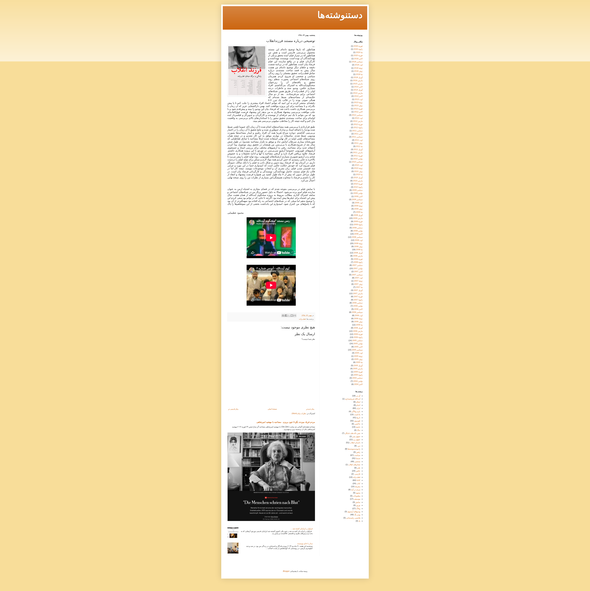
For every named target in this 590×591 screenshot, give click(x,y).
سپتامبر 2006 (357, 312)
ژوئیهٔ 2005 (358, 356)
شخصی (357, 461)
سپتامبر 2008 (357, 237)
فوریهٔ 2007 (358, 297)
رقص (358, 452)
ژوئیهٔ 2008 (358, 243)
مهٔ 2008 (359, 250)
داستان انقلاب (355, 443)
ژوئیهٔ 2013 (358, 102)
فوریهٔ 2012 (358, 124)
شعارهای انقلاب (354, 465)
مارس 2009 (358, 218)
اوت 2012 (359, 118)
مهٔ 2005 (359, 362)
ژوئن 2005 (358, 359)
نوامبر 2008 (358, 231)
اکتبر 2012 (358, 112)
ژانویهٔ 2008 (358, 262)
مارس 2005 (358, 369)
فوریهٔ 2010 (358, 184)
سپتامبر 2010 (357, 162)
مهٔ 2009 (359, 212)
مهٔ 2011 (359, 146)
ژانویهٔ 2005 (358, 375)
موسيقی (357, 499)
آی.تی (358, 396)
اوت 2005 (359, 353)
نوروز (358, 505)
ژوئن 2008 (358, 246)
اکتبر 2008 (358, 234)
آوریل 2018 (358, 77)
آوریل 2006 (358, 328)
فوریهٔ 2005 (358, 372)
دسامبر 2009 (357, 190)
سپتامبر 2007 (357, 275)
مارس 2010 (358, 181)
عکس (358, 471)
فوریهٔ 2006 (358, 334)
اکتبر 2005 (358, 347)
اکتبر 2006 (358, 309)
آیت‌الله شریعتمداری (352, 399)
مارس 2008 (358, 256)
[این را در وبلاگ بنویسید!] (291, 315)
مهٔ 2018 (359, 74)
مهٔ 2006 (359, 325)
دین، (358, 446)
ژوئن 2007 (358, 284)
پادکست (357, 414)
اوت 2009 (359, 203)
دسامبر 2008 (357, 228)
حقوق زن (356, 439)
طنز (358, 468)
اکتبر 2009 (358, 196)
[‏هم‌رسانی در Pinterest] (283, 315)
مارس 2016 (358, 80)
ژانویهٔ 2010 (358, 187)
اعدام (358, 405)
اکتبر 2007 (358, 271)
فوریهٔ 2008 (358, 259)
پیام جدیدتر (310, 409)
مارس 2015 (358, 84)
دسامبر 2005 (357, 340)
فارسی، (357, 474)
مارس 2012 (358, 121)
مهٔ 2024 (359, 52)
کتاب (358, 483)
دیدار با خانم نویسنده (305, 543)
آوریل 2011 (358, 149)
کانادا (358, 480)
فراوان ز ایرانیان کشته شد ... (302, 529)
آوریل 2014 (358, 90)
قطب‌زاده (302, 319)
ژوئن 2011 (358, 143)
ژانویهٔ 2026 (358, 49)
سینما (358, 458)
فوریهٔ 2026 (358, 46)
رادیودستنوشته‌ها (354, 449)
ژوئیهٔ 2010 (358, 168)
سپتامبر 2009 (357, 199)
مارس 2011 (358, 152)
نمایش (357, 502)
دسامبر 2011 (357, 131)
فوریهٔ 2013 (358, 109)
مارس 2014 (358, 93)
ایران (358, 408)
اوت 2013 (359, 99)
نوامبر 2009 (358, 193)
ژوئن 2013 (358, 105)
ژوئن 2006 (358, 322)
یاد (359, 521)
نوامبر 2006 (358, 306)
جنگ (358, 430)
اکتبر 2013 (358, 96)
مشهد (358, 493)
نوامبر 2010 (358, 159)
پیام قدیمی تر (233, 409)
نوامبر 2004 (358, 381)
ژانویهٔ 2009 (358, 224)
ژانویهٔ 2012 (358, 127)
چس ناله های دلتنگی (352, 433)
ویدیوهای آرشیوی (353, 512)
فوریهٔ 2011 (358, 156)
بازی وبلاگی (356, 411)
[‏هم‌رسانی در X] (288, 315)
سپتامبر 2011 (357, 137)
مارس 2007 (358, 293)
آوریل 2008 (358, 253)
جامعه (358, 427)
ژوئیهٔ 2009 (358, 206)
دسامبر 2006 (357, 303)
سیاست (357, 455)
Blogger (286, 571)
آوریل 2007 (358, 290)
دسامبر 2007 (357, 265)
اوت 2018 (359, 65)
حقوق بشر (356, 436)
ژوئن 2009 (358, 209)
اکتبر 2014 (358, 87)
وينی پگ (357, 515)
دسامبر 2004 (357, 378)
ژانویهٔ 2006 (358, 337)
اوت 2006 (359, 315)
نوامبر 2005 (358, 343)
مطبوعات (356, 496)
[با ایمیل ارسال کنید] (294, 315)
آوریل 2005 (358, 365)
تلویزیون (357, 421)
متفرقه (357, 486)
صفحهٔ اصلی (272, 409)
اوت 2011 (359, 140)
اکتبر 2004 (358, 384)
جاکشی (357, 424)
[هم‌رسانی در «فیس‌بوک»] (285, 315)
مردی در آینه (355, 490)
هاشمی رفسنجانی (353, 518)
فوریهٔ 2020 (358, 55)
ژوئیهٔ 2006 (358, 318)
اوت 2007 (359, 278)
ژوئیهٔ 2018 (358, 68)
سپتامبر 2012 (357, 115)
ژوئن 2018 (358, 71)
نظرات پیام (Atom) (299, 413)
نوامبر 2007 (358, 268)
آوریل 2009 (358, 215)
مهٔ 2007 (359, 287)
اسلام (358, 402)
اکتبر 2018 (358, 59)
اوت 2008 (359, 240)
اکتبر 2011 (358, 134)
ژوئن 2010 (358, 171)
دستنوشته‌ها (340, 15)
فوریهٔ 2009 (358, 221)
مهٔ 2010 (359, 174)
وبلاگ (358, 508)
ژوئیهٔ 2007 (358, 281)
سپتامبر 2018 (357, 62)
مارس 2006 (358, 331)
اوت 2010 (359, 165)
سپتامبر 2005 (357, 350)
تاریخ (358, 418)
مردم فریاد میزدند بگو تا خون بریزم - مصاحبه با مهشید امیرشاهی (285, 422)
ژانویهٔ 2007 (358, 300)
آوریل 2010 (358, 177)
